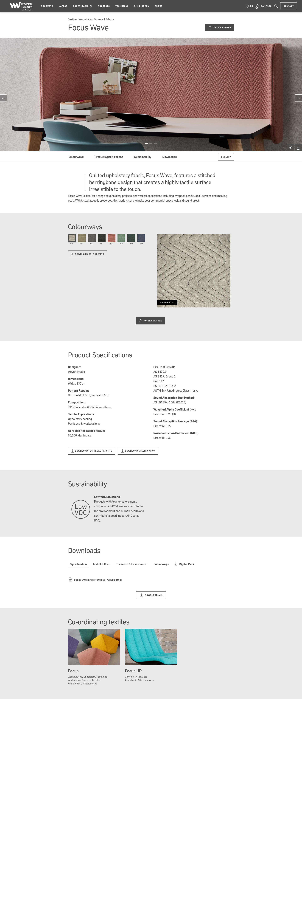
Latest (63, 6)
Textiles (72, 19)
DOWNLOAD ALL (153, 595)
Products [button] (47, 6)
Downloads (169, 157)
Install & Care (101, 564)
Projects (104, 6)
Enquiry (226, 157)
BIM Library (141, 6)
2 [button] (150, 143)
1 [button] (146, 143)
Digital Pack (186, 564)
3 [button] (155, 143)
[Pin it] (290, 147)
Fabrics (110, 19)
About (158, 6)
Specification (78, 564)
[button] (249, 6)
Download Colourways (89, 254)
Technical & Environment (131, 564)
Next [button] (298, 98)
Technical (122, 6)
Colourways (76, 157)
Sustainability (82, 6)
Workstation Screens (91, 19)
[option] (151, 94)
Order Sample (222, 27)
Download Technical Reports (93, 451)
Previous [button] (3, 98)
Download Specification (139, 451)
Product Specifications (109, 157)
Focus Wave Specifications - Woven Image (95, 580)
